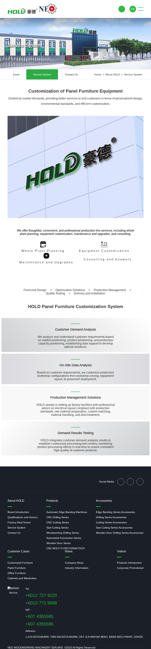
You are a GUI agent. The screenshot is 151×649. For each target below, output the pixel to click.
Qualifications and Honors (23, 517)
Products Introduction (129, 562)
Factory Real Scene (19, 522)
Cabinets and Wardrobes (22, 578)
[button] (10, 74)
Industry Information (76, 567)
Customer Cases (18, 551)
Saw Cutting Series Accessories (114, 527)
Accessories (104, 500)
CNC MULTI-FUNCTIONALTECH (65, 548)
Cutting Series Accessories (111, 522)
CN (133, 9)
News (69, 551)
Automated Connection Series (63, 537)
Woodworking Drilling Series (62, 532)
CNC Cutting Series (57, 522)
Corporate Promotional (130, 567)
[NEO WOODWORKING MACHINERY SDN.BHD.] (32, 9)
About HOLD (112, 74)
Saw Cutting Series (57, 527)
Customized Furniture (20, 562)
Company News (74, 562)
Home (97, 74)
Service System (133, 74)
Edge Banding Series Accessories (115, 512)
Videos (121, 551)
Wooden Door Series (58, 543)
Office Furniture (17, 573)
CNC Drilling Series (57, 517)
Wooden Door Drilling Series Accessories (119, 532)
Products (52, 500)
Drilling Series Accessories (111, 517)
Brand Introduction (18, 512)
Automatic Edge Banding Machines (66, 512)
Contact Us (14, 532)
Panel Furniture (17, 567)
